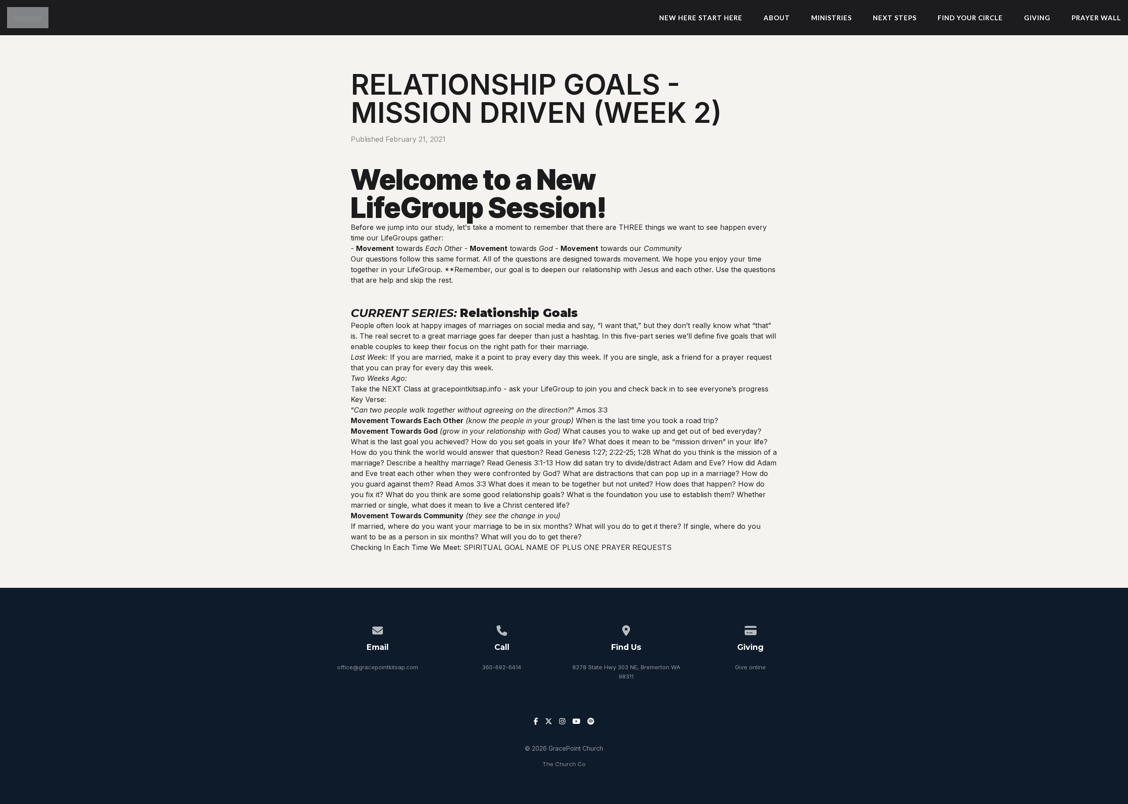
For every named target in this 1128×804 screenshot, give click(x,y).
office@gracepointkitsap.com (377, 667)
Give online (750, 667)
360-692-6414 (501, 667)
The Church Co (564, 763)
